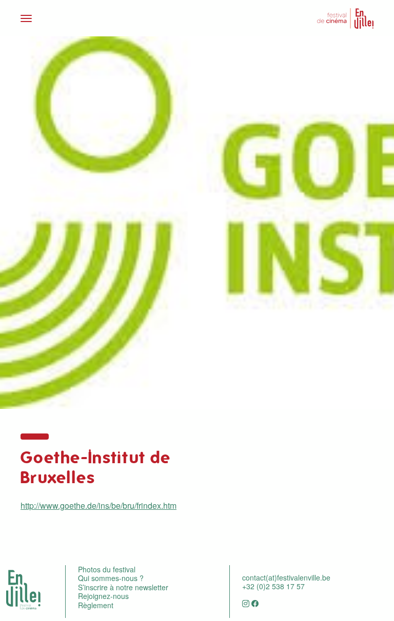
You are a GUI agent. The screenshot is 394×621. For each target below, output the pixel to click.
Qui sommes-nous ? (111, 578)
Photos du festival (106, 569)
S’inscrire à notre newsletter (123, 587)
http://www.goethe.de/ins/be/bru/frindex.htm (98, 505)
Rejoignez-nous (103, 596)
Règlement (95, 605)
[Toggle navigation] (105, 18)
